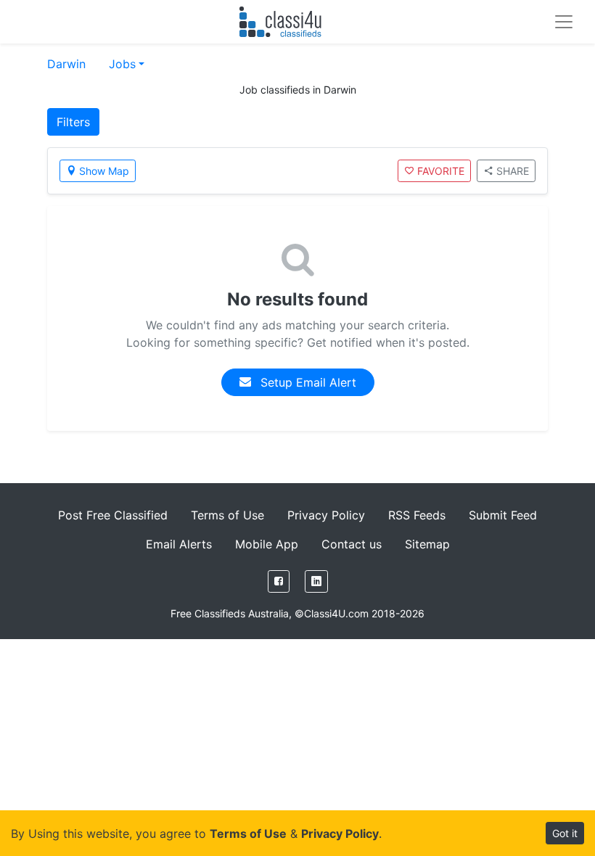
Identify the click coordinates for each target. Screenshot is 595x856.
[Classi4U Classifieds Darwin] (283, 22)
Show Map (104, 171)
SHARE (512, 171)
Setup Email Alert (306, 382)
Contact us (351, 544)
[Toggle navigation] (563, 22)
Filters (73, 122)
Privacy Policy (326, 515)
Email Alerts (179, 544)
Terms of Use (227, 515)
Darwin (66, 64)
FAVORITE (440, 171)
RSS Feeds (417, 515)
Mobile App (266, 544)
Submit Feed (503, 515)
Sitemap (427, 544)
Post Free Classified (113, 515)
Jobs (122, 64)
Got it (565, 833)
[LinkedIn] (316, 581)
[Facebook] (279, 581)
